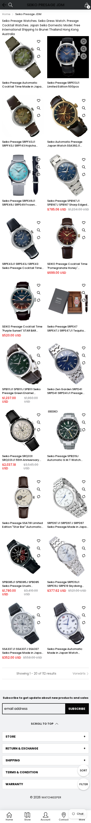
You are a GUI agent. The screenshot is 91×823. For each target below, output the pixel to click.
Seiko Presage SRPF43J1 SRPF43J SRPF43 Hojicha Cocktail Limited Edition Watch (19, 144)
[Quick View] (39, 49)
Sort (83, 770)
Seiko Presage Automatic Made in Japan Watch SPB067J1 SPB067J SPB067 (65, 651)
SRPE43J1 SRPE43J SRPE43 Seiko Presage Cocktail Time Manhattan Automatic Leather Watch (22, 266)
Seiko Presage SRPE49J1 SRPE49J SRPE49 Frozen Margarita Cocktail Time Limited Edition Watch (19, 203)
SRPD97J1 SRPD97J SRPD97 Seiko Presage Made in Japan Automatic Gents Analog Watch (67, 525)
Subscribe (76, 709)
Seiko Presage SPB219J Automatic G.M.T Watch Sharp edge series (64, 458)
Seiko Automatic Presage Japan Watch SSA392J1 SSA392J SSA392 (64, 144)
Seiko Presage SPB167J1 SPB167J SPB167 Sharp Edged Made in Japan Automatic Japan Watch (67, 203)
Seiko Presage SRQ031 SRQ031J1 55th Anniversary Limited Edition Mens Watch (21, 458)
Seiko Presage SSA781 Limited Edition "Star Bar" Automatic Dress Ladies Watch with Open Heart (22, 525)
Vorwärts (79, 673)
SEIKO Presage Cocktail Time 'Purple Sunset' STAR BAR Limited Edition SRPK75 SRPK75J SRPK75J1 (22, 328)
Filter (83, 784)
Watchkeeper (51, 797)
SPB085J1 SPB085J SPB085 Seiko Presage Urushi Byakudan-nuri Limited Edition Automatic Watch (23, 584)
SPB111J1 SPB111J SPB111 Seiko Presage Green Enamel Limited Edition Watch (21, 391)
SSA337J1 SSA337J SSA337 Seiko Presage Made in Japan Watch (22, 651)
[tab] (45, 736)
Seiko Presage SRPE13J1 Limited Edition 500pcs (63, 85)
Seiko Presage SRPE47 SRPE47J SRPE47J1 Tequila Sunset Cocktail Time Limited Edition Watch (67, 328)
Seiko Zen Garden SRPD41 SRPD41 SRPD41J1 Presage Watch (65, 391)
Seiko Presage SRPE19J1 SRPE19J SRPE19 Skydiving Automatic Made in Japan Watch (65, 584)
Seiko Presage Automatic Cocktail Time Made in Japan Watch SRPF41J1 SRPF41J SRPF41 (22, 85)
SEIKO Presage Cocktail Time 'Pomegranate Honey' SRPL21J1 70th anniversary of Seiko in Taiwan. (67, 266)
